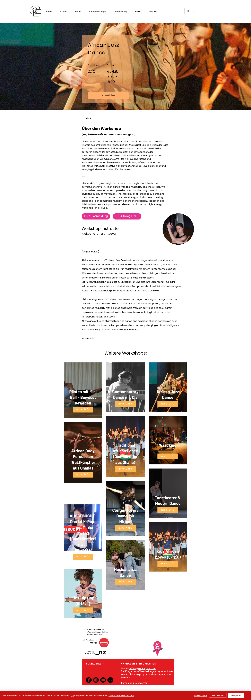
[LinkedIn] (110, 680)
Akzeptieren (236, 695)
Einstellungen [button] (200, 695)
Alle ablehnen (217, 695)
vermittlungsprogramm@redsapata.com (147, 674)
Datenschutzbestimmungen (121, 695)
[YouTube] (103, 680)
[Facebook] (89, 680)
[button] (78, 11)
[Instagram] (96, 680)
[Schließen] (247, 695)
